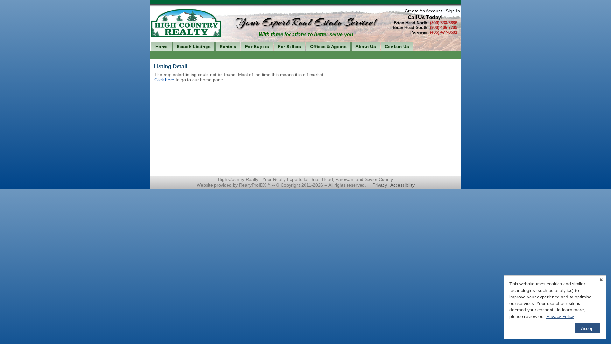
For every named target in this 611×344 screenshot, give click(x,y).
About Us (365, 46)
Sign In (453, 10)
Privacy (379, 185)
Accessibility (402, 185)
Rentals (228, 46)
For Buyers (257, 46)
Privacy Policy (560, 316)
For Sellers (289, 46)
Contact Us (397, 46)
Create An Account (423, 10)
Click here (164, 79)
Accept (588, 328)
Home (161, 46)
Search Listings (194, 46)
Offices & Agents (328, 46)
